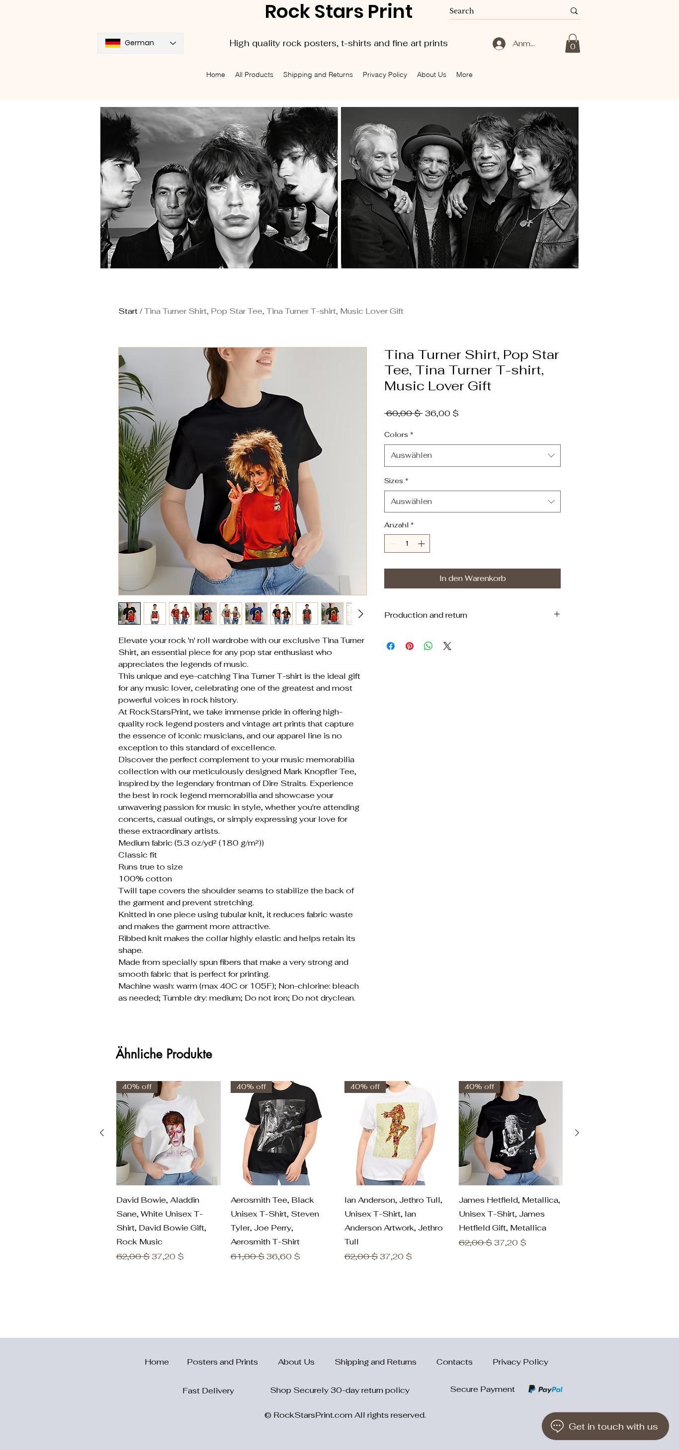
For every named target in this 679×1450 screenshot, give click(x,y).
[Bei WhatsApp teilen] (428, 646)
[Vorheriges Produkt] (102, 1133)
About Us (306, 1362)
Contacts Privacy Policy (492, 1362)
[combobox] (472, 455)
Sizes (396, 480)
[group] (339, 1172)
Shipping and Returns (385, 1362)
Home (151, 1362)
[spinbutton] (407, 543)
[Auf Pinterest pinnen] (410, 646)
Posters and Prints (232, 1362)
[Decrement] (392, 543)
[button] (573, 43)
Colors (399, 434)
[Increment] (422, 543)
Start (128, 311)
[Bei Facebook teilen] (391, 646)
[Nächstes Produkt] (577, 1133)
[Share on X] (447, 646)
